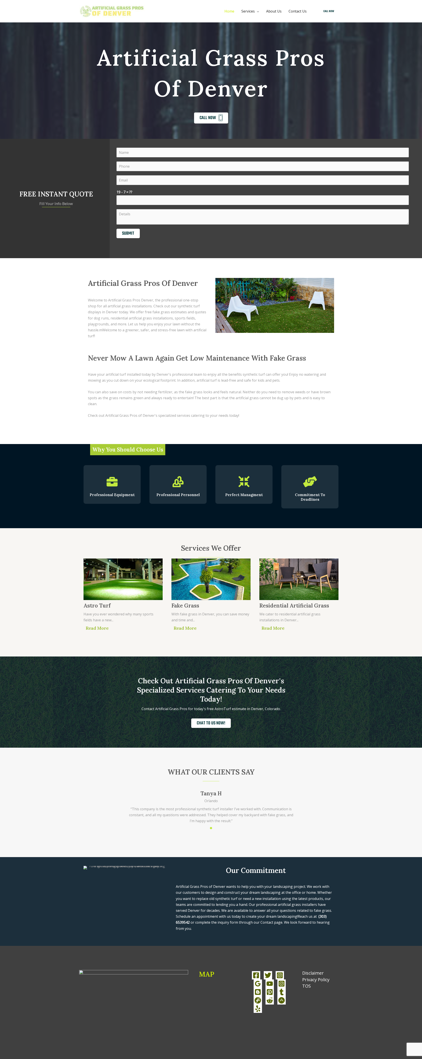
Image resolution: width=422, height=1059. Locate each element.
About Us (274, 11)
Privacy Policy (315, 980)
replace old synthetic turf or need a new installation (238, 898)
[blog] (258, 992)
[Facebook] (256, 975)
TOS (306, 986)
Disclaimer (313, 973)
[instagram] (281, 983)
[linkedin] (258, 983)
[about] (281, 1000)
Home (229, 11)
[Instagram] (280, 975)
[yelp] (258, 1009)
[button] (329, 11)
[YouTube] (270, 983)
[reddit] (270, 1000)
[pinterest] (270, 992)
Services (248, 11)
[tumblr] (281, 992)
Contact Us (298, 11)
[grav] (258, 1000)
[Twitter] (268, 975)
